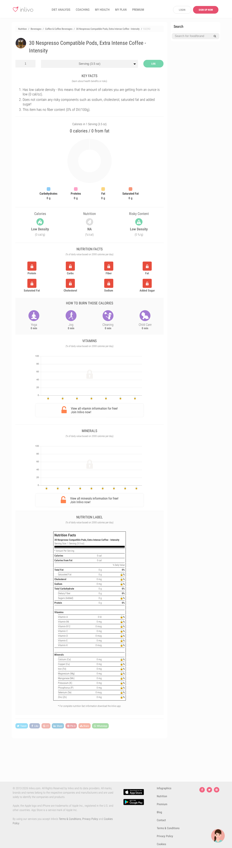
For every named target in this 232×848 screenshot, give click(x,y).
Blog (159, 812)
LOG (153, 63)
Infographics (164, 788)
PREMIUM (138, 9)
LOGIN (182, 9)
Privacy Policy (90, 819)
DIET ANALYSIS (61, 9)
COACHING (83, 9)
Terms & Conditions (70, 819)
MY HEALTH (102, 9)
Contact (161, 820)
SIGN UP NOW (206, 9)
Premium (162, 804)
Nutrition (162, 796)
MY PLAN (121, 9)
